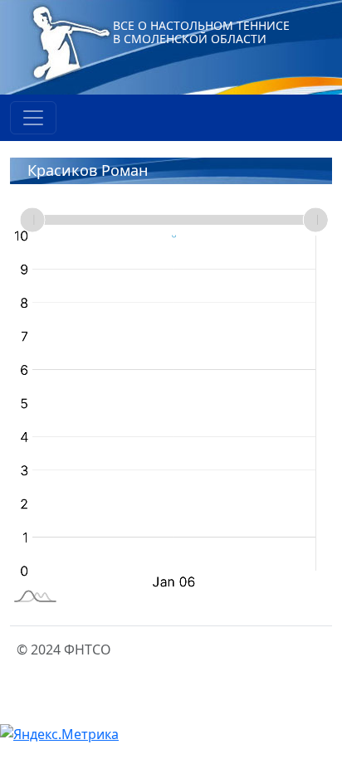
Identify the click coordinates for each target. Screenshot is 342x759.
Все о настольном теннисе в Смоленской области (201, 31)
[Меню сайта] (33, 117)
